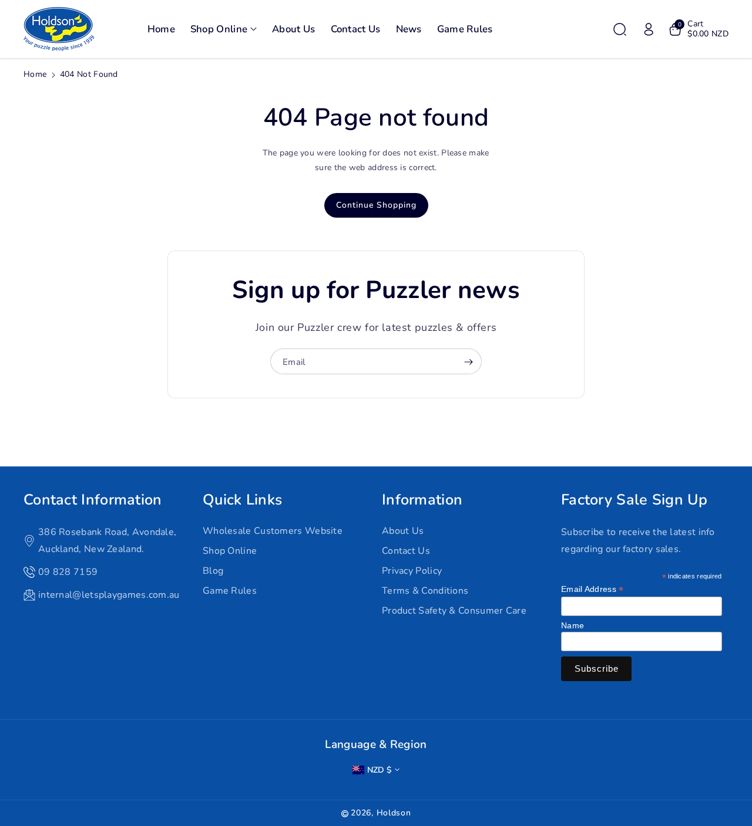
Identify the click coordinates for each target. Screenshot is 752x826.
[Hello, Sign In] (649, 29)
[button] (223, 29)
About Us (403, 530)
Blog (213, 570)
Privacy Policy (412, 570)
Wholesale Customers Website (273, 530)
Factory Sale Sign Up (634, 499)
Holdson (394, 812)
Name (572, 625)
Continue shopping (376, 205)
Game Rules (230, 590)
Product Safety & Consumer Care (454, 610)
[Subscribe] (468, 362)
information (422, 499)
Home (35, 74)
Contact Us (406, 550)
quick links (242, 499)
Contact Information (93, 499)
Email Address (592, 589)
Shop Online (230, 550)
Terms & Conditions (425, 590)
